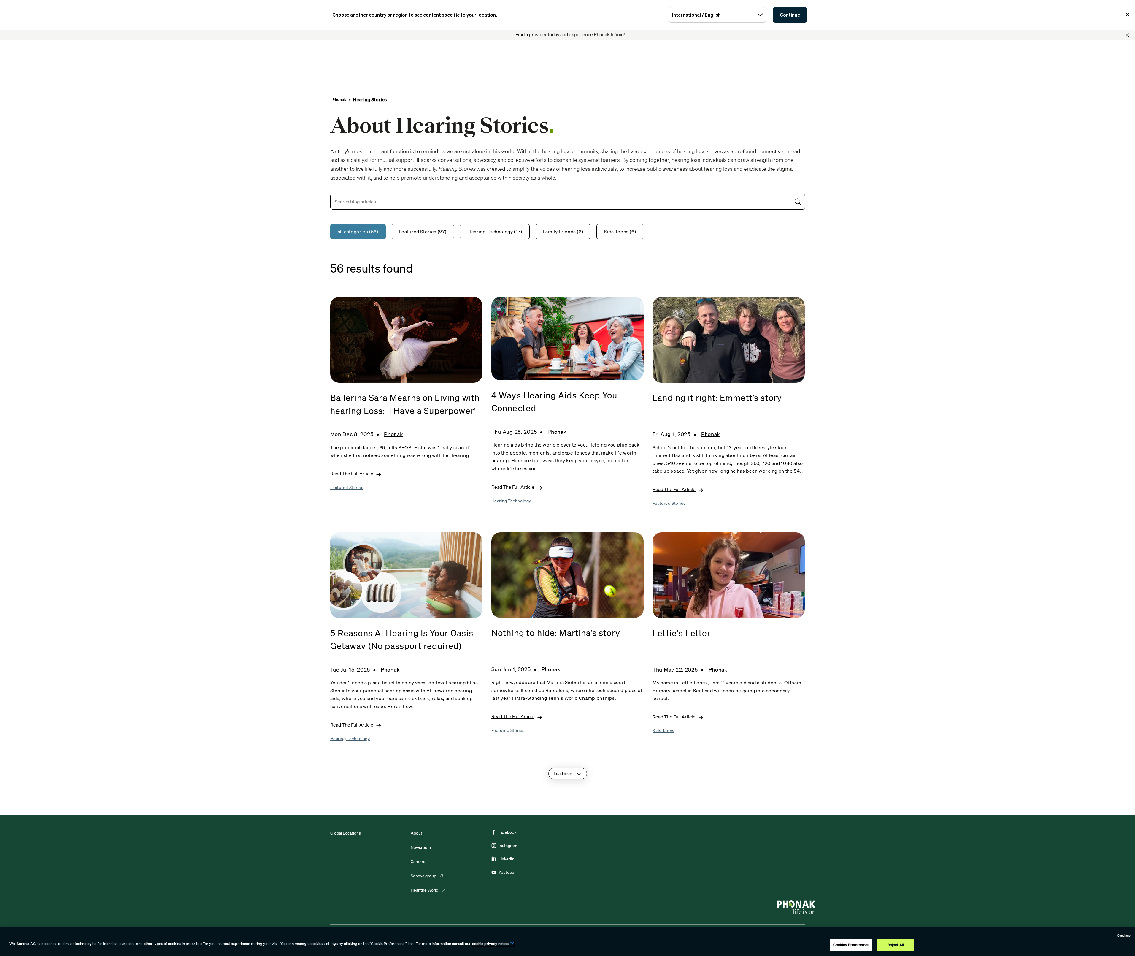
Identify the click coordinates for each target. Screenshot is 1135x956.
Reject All (896, 944)
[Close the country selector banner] (1127, 14)
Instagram (508, 845)
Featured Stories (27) (423, 232)
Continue (790, 15)
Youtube (506, 872)
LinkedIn (507, 859)
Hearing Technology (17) (494, 232)
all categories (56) (358, 232)
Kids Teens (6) (620, 232)
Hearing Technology (511, 501)
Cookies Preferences (851, 944)
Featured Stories (346, 487)
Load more (564, 773)
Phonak (393, 434)
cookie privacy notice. (490, 943)
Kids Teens (663, 730)
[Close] (1127, 35)
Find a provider (531, 34)
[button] (797, 201)
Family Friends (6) (563, 232)
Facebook (507, 832)
